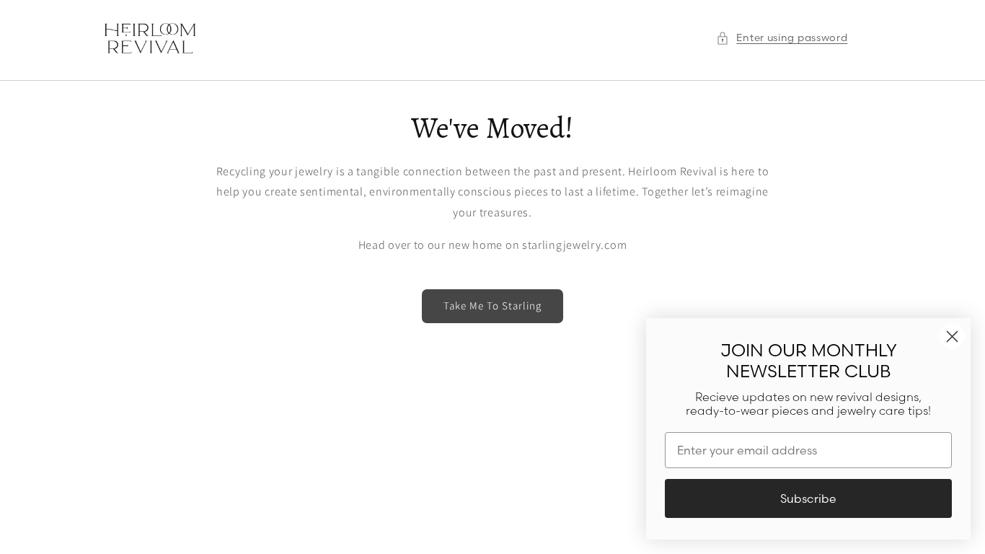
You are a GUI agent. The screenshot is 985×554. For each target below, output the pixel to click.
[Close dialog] (952, 336)
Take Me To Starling (492, 305)
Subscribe (808, 498)
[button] (781, 38)
